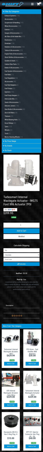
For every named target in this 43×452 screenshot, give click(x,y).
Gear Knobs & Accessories (15, 109)
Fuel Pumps (10, 88)
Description (9, 305)
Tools (7, 133)
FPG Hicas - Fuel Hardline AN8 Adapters (32, 351)
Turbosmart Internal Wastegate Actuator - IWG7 (11, 351)
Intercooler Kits (11, 99)
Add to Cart (21, 231)
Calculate (22, 264)
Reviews (9, 316)
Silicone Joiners (12, 106)
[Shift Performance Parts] (12, 4)
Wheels (8, 130)
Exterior (9, 29)
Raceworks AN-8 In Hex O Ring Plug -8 (11, 433)
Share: (6, 210)
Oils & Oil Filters (11, 113)
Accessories (11, 19)
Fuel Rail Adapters (11, 85)
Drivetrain (9, 43)
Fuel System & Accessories (15, 71)
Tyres (8, 126)
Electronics (10, 40)
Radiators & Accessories (15, 47)
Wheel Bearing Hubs (12, 120)
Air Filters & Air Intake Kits (15, 36)
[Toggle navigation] (32, 4)
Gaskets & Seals (11, 61)
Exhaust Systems (12, 16)
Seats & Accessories (13, 102)
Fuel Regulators (11, 78)
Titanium (9, 116)
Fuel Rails (9, 75)
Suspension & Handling (14, 23)
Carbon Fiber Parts (12, 64)
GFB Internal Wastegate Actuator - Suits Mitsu (11, 393)
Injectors (9, 92)
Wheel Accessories (13, 26)
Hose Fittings (10, 123)
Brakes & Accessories (14, 68)
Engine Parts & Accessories (15, 54)
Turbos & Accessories (14, 50)
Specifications (10, 310)
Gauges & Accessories (13, 33)
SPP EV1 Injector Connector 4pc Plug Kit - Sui (32, 434)
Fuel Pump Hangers (12, 95)
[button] (21, 236)
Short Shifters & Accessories (16, 57)
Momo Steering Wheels (14, 137)
